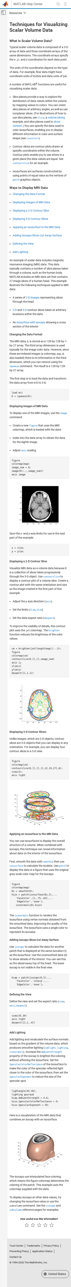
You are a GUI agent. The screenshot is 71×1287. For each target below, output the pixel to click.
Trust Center (16, 1245)
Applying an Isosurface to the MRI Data (36, 227)
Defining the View (23, 243)
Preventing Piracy (19, 1251)
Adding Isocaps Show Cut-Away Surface (37, 235)
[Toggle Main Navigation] (65, 4)
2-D (15, 309)
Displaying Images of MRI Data (31, 202)
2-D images (32, 297)
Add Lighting (20, 252)
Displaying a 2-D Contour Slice (31, 210)
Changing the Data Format (29, 194)
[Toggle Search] (58, 4)
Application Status (42, 1251)
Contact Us (15, 1256)
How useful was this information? (39, 1218)
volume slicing (56, 117)
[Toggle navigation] (16, 13)
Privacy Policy (51, 1245)
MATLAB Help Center (27, 4)
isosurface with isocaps (31, 322)
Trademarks (33, 1245)
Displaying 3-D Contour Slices (30, 218)
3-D (25, 309)
